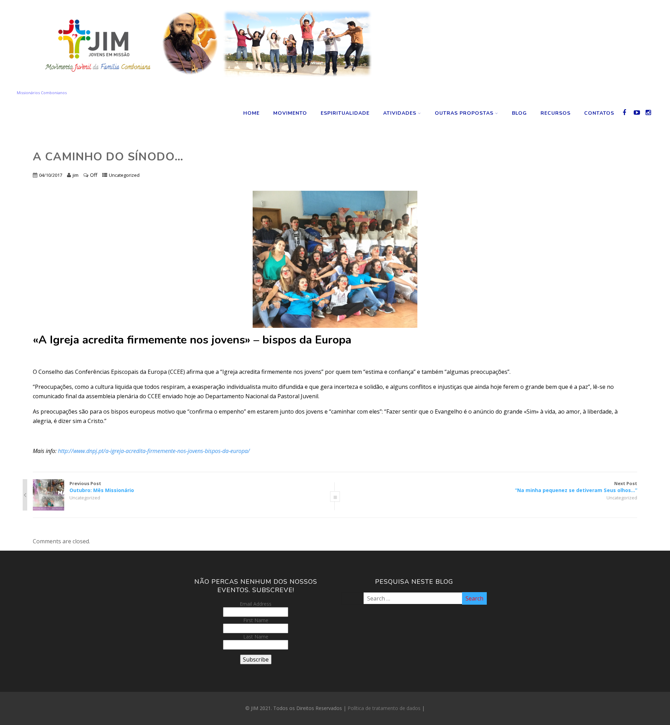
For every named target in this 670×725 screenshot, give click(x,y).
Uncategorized (124, 175)
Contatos (599, 113)
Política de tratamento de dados (384, 708)
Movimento (290, 113)
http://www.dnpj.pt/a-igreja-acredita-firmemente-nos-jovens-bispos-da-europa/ (154, 451)
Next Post (576, 486)
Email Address (255, 604)
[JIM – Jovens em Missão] (204, 86)
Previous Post (101, 486)
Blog (519, 113)
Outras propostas (464, 113)
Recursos (556, 113)
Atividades (399, 113)
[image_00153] (335, 259)
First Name (255, 620)
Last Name (255, 636)
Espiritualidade (345, 113)
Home (251, 113)
